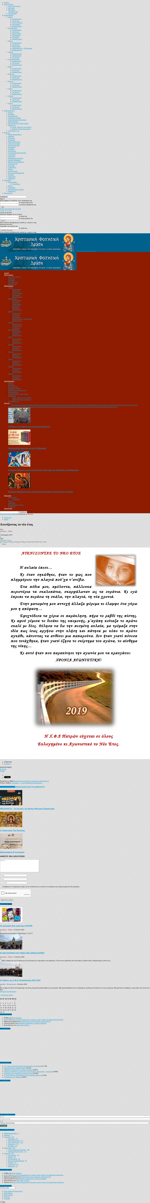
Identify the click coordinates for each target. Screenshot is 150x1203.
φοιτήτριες (7, 764)
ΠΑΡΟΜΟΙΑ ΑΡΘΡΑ (7, 787)
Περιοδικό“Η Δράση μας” (13, 11)
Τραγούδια (11, 188)
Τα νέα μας (15, 21)
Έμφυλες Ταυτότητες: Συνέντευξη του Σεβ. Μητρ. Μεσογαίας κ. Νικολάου (28, 1071)
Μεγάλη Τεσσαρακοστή (16, 162)
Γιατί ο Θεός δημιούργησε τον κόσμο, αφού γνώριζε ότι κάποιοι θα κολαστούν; (38, 1020)
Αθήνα (10, 17)
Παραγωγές (12, 125)
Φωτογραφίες (12, 182)
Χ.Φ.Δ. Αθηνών (17, 23)
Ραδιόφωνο (12, 191)
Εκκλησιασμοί (13, 116)
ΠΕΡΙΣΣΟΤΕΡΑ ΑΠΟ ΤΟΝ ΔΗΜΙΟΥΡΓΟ (30, 787)
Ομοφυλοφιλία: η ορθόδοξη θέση (15, 1068)
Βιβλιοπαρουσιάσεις (14, 134)
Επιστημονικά (12, 171)
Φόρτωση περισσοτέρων (8, 991)
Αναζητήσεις (12, 167)
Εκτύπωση (9, 540)
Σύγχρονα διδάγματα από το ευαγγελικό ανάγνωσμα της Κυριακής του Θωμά (40, 492)
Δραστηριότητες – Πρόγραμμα (22, 48)
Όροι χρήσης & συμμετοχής (13, 1191)
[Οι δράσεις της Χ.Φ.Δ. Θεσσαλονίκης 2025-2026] (11, 976)
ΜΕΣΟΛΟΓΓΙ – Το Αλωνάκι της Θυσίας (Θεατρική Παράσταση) (27, 809)
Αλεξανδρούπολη (14, 59)
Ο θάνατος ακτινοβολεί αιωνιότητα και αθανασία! (29, 426)
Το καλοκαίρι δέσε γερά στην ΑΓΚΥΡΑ (16, 926)
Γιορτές (10, 112)
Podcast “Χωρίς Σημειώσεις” (21, 129)
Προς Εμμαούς (17, 1018)
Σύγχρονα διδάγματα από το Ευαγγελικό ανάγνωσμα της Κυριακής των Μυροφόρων (43, 470)
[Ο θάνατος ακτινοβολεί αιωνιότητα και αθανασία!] (19, 422)
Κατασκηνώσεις (13, 122)
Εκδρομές (11, 114)
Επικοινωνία (16, 46)
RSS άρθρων (8, 1193)
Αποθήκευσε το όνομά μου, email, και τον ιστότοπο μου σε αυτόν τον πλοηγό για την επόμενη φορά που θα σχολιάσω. (41, 887)
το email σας (23, 216)
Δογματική (11, 140)
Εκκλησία (11, 138)
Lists (1, 1121)
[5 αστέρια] (27, 542)
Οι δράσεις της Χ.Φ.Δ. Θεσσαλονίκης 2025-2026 (20, 980)
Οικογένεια (12, 177)
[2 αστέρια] (9, 542)
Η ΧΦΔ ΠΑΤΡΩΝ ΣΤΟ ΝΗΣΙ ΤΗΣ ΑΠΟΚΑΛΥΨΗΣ (22, 953)
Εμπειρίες (11, 8)
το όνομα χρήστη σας (26, 202)
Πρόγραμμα (16, 24)
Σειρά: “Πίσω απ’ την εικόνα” (22, 127)
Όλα (9, 405)
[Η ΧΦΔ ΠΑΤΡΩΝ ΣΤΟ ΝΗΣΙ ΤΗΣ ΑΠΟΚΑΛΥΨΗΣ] (11, 949)
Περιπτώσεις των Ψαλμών (12, 1077)
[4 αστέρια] (21, 542)
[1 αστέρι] (3, 542)
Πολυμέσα (7, 180)
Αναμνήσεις (16, 184)
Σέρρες (10, 103)
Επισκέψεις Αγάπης (14, 118)
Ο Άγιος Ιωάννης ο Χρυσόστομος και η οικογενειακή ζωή (23, 1075)
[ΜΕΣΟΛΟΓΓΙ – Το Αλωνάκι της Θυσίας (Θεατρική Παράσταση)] (11, 805)
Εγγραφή (7, 1198)
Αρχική (6, 2)
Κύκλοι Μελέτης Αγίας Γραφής (18, 123)
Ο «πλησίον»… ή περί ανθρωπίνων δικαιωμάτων (26, 783)
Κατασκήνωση (17, 26)
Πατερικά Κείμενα (14, 142)
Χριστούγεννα (12, 164)
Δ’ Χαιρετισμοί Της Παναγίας (12, 830)
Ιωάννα (6, 1020)
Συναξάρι (11, 149)
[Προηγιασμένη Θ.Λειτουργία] (11, 848)
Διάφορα (11, 136)
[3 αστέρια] (15, 542)
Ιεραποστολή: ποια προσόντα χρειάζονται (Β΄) (36, 1021)
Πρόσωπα (11, 178)
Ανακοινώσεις (16, 19)
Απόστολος (12, 155)
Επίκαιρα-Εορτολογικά (15, 158)
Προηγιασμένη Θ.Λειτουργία (12, 852)
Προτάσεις (15, 37)
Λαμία (10, 89)
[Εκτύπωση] (3, 540)
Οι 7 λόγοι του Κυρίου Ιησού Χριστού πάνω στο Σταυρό (22, 1066)
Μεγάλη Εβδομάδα (14, 160)
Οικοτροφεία (12, 13)
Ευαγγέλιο (11, 156)
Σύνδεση (7, 1197)
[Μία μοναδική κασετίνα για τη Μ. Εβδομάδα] (19, 444)
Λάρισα (10, 96)
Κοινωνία (11, 166)
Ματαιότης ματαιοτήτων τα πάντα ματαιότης (32, 1023)
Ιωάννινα (11, 74)
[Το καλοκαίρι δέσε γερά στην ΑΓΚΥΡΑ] (11, 922)
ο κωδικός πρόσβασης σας (27, 205)
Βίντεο (10, 186)
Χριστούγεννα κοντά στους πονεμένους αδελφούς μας (31, 781)
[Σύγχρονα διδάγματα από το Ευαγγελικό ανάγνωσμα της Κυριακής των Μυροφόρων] (19, 466)
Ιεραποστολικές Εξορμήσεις (17, 120)
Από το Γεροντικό (14, 144)
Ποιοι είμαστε (8, 4)
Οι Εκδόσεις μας (13, 131)
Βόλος (10, 67)
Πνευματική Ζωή (13, 145)
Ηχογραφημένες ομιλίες (16, 189)
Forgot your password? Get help (10, 209)
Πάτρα (10, 41)
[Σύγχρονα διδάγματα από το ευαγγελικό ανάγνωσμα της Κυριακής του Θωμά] (19, 488)
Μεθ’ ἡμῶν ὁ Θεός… (23, 1025)
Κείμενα (7, 133)
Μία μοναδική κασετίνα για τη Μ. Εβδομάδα (27, 448)
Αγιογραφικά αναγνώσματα (17, 153)
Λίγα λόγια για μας (14, 6)
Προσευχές (12, 147)
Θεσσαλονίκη (12, 28)
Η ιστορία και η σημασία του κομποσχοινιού (18, 1073)
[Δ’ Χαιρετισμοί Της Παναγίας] (11, 826)
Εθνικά (10, 169)
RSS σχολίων (8, 1195)
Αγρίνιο (10, 52)
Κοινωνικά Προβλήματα (16, 173)
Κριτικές (11, 175)
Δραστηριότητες (9, 111)
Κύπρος (10, 81)
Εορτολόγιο (12, 151)
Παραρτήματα (8, 15)
